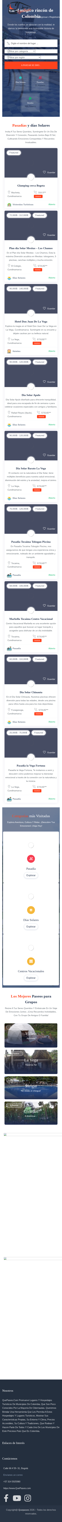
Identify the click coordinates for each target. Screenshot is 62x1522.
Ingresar (44, 17)
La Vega (15, 339)
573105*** (40, 341)
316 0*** (40, 194)
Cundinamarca (15, 196)
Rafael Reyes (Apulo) (21, 413)
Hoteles (16, 351)
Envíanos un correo (13, 1475)
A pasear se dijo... (31, 65)
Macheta (15, 192)
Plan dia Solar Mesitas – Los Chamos (31, 248)
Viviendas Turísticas (23, 204)
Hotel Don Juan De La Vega (31, 321)
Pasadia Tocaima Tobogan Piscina (31, 541)
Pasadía (17, 575)
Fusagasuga (17, 710)
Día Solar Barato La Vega (31, 468)
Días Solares (19, 278)
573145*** (41, 268)
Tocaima (15, 563)
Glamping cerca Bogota (31, 185)
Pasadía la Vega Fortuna (31, 765)
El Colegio (16, 266)
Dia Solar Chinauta (31, 692)
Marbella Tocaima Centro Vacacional (31, 618)
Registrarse (55, 17)
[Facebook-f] (6, 1498)
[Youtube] (17, 1498)
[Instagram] (27, 1498)
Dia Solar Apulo (31, 395)
